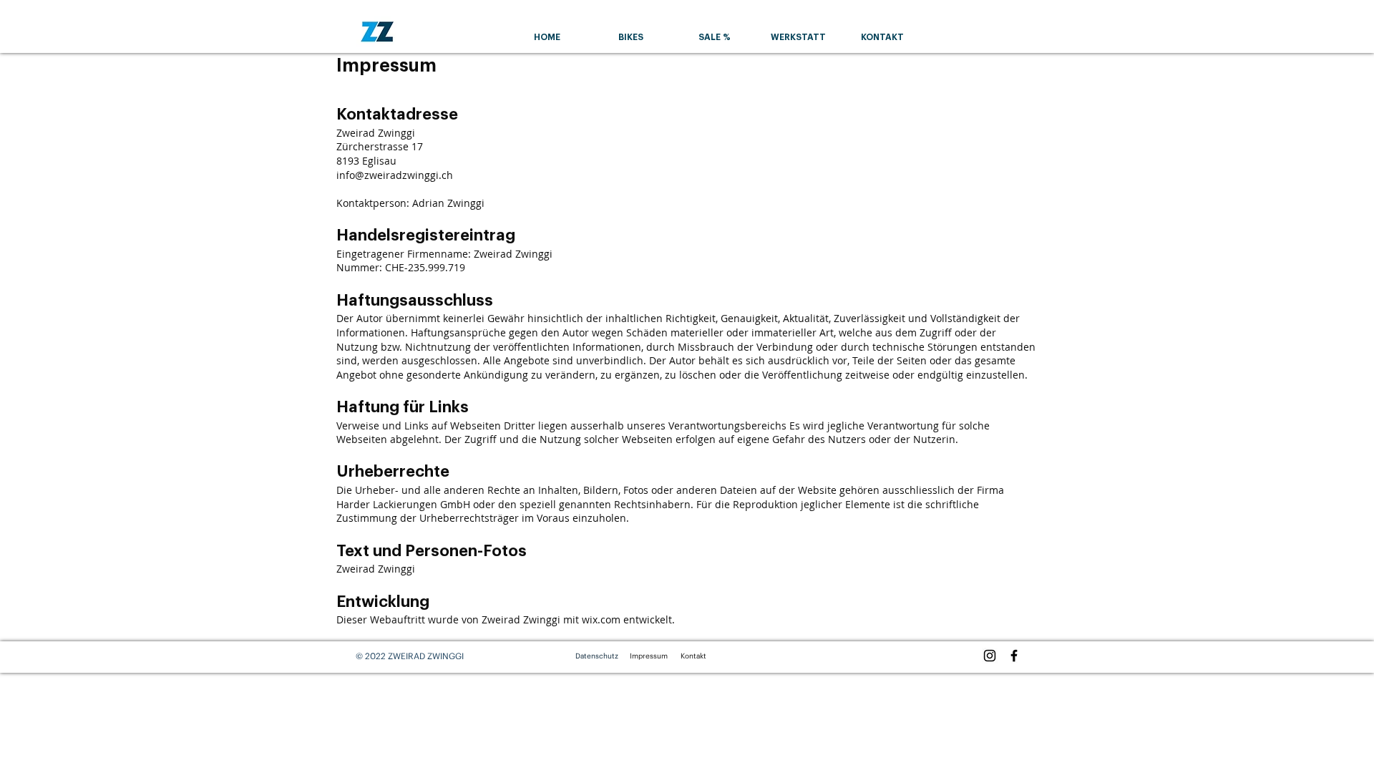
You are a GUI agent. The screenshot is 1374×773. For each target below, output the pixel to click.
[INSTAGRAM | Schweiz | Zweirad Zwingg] (990, 655)
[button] (631, 37)
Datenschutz (596, 655)
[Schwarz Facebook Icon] (1014, 655)
